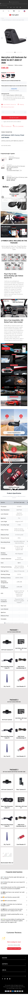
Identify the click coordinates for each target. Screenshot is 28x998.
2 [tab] (7, 52)
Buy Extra (5, 348)
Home (2, 18)
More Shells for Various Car (9, 104)
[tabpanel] (14, 37)
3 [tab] (8, 52)
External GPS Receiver (14, 158)
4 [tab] (9, 52)
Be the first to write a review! (14, 948)
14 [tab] (18, 52)
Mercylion (11, 156)
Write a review (18, 65)
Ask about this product (8, 107)
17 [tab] (21, 52)
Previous (2, 38)
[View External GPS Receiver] (4, 159)
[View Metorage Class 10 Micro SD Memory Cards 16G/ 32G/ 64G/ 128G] (3, 177)
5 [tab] (10, 52)
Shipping (22, 104)
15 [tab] (19, 52)
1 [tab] (6, 52)
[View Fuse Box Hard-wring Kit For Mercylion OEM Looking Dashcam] (3, 166)
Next (26, 38)
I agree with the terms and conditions (12, 121)
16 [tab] (20, 52)
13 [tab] (17, 52)
